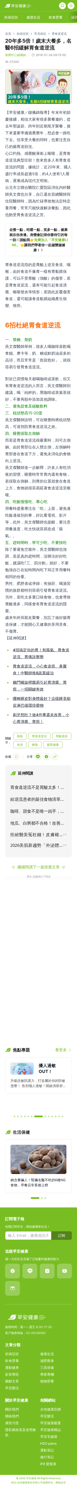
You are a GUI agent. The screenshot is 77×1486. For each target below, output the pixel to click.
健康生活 (47, 1354)
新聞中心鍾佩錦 (15, 55)
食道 (20, 744)
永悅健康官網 (50, 1409)
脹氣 (20, 736)
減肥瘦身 (47, 1361)
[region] (38, 240)
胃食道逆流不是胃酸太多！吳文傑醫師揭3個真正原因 (37, 788)
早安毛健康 (48, 1436)
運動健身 (12, 1367)
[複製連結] (55, 756)
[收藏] (16, 756)
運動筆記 (47, 1450)
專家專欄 (47, 1374)
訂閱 (61, 1235)
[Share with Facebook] (46, 756)
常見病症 (40, 33)
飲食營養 (12, 1361)
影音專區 (12, 1374)
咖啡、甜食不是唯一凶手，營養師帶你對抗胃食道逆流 (37, 812)
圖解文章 (12, 1381)
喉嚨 (35, 744)
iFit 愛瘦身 (48, 1464)
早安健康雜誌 (50, 1430)
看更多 (61, 1050)
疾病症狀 (23, 33)
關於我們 (12, 1409)
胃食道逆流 (59, 33)
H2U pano (48, 1443)
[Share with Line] (37, 756)
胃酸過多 (62, 736)
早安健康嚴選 (50, 1423)
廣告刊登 (12, 1423)
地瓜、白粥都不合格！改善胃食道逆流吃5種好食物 (37, 824)
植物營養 (47, 1381)
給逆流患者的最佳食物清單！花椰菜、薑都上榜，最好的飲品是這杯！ (37, 800)
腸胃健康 (53, 744)
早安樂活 (12, 1388)
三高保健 (47, 1367)
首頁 (8, 33)
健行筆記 (47, 1457)
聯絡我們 (12, 1416)
